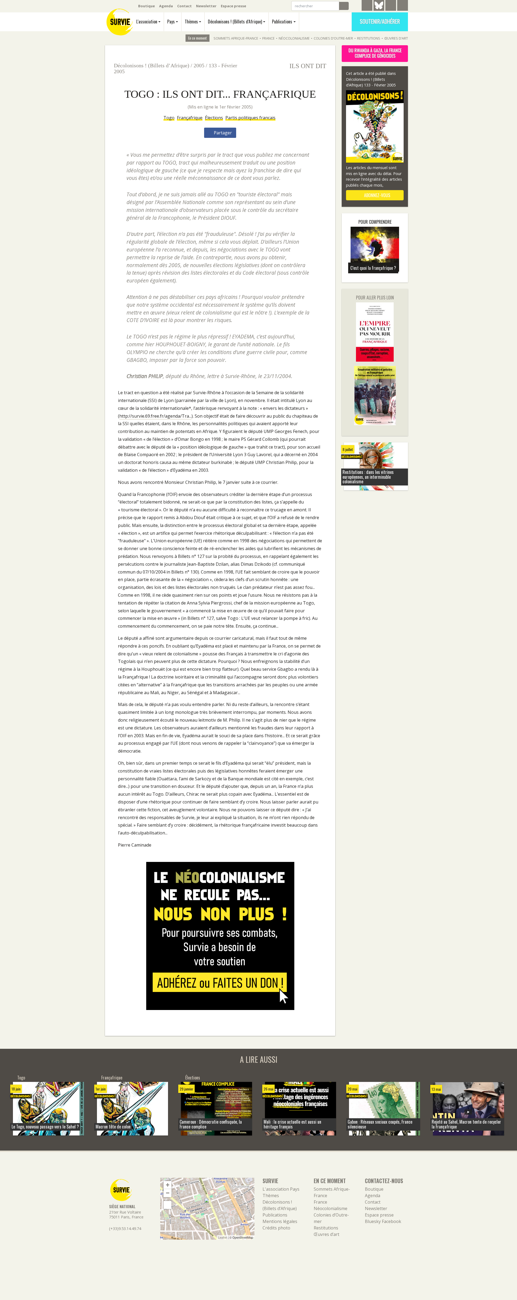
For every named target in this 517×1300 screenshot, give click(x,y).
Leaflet (222, 1237)
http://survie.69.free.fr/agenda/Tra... (155, 416)
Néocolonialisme (294, 38)
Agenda (166, 6)
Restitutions (368, 38)
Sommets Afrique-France (236, 38)
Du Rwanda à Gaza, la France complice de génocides (374, 53)
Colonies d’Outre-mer (333, 38)
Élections (214, 118)
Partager (222, 133)
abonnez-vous (376, 195)
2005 (199, 65)
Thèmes (191, 21)
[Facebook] (390, 6)
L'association (146, 21)
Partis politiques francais (250, 118)
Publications (282, 21)
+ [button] (167, 1185)
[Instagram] (402, 6)
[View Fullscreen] (167, 1205)
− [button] (167, 1193)
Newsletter (206, 6)
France (268, 38)
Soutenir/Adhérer (380, 21)
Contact (184, 6)
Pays (171, 21)
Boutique (146, 6)
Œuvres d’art (396, 38)
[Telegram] (367, 6)
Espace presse (233, 6)
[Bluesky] (378, 9)
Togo (168, 118)
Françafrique (189, 118)
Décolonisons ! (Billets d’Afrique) (235, 21)
